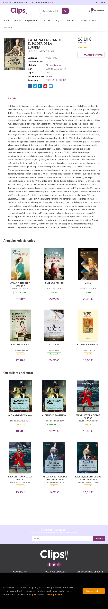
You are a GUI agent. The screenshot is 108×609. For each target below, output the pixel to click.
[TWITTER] (54, 564)
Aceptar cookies (93, 591)
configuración (55, 594)
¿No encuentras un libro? (42, 2)
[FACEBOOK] (49, 564)
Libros (16, 20)
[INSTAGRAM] (59, 564)
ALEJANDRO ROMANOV (20, 415)
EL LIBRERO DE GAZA (87, 344)
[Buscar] (65, 11)
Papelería (72, 20)
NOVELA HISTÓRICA (56, 80)
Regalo (59, 20)
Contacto (23, 2)
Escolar (47, 20)
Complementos (31, 20)
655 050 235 (10, 2)
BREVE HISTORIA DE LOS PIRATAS (88, 416)
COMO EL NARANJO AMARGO (20, 284)
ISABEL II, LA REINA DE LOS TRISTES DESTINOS (54, 478)
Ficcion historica (53, 65)
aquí (32, 594)
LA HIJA (88, 283)
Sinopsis (12, 98)
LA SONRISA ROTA (20, 344)
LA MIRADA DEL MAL (54, 283)
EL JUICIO (54, 344)
